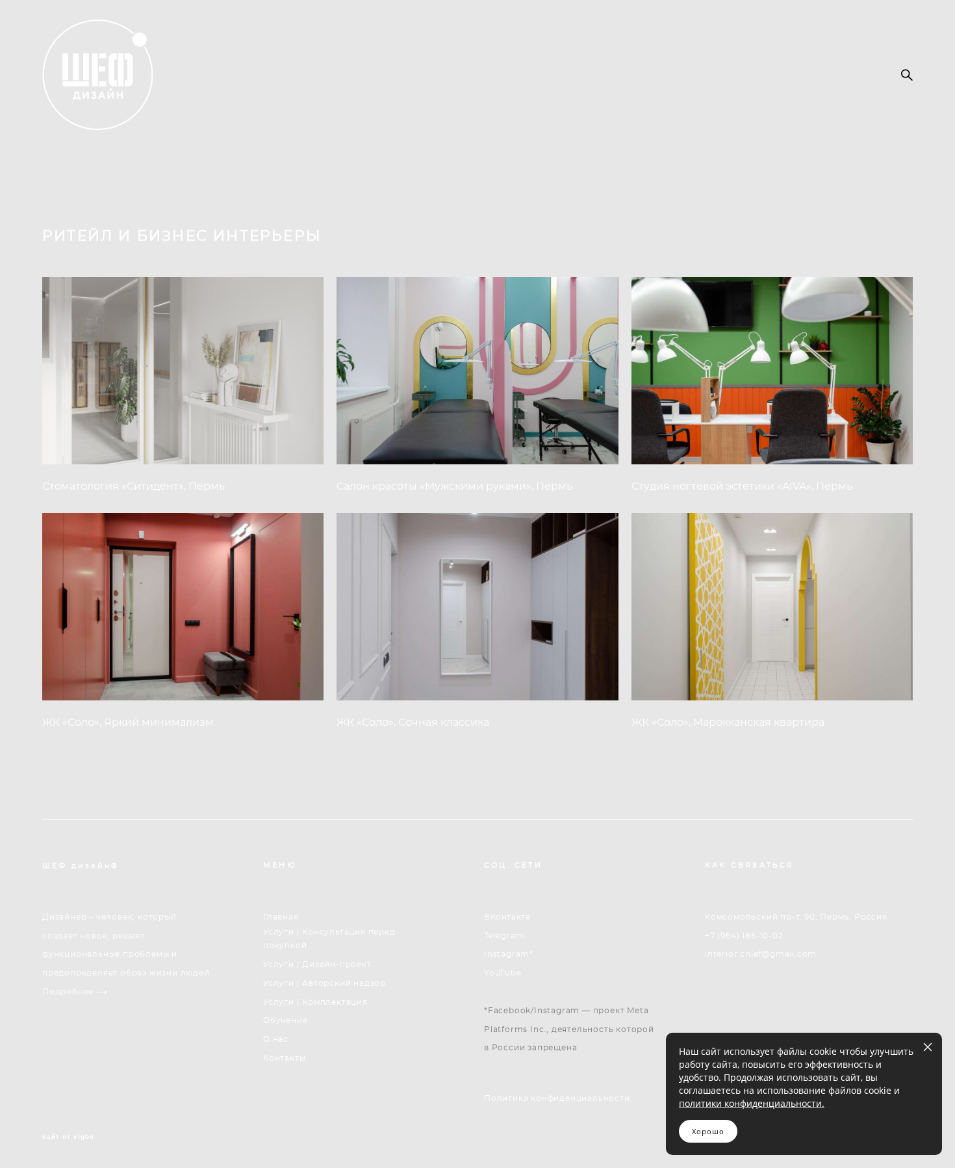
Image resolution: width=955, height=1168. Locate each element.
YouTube (503, 973)
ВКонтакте (507, 917)
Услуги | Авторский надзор (324, 983)
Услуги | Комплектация (315, 1002)
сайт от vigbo (68, 1137)
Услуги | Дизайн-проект (317, 964)
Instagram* (508, 954)
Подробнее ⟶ (75, 992)
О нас (275, 1039)
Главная (281, 917)
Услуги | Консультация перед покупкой (329, 939)
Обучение (285, 1020)
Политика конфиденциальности (557, 1098)
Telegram (504, 936)
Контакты (284, 1058)
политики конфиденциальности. (751, 1103)
